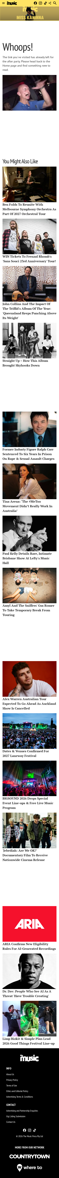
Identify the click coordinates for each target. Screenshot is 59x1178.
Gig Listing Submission (15, 1116)
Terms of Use (11, 1085)
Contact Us (10, 1122)
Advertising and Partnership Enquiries (22, 1110)
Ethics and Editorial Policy (17, 1091)
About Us (10, 1074)
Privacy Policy (12, 1080)
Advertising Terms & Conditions (19, 1096)
